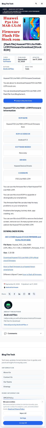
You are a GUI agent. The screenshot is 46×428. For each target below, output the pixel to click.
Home (5, 9)
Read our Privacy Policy (16, 409)
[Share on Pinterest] (29, 294)
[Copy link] (34, 294)
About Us (7, 372)
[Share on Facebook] (14, 294)
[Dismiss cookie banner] (42, 401)
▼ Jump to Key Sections (23, 101)
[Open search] (36, 3)
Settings (23, 418)
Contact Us (7, 377)
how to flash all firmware (32, 274)
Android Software (16, 9)
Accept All (23, 423)
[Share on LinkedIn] (19, 294)
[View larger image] (23, 28)
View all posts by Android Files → (16, 325)
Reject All (23, 413)
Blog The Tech (7, 3)
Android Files (8, 69)
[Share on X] (9, 294)
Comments (10, 333)
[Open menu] (42, 3)
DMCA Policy (8, 398)
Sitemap (6, 387)
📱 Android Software (11, 287)
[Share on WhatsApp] (24, 294)
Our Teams (7, 382)
